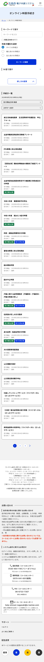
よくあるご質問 (7, 631)
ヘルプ (4, 627)
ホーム (4, 20)
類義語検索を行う (10, 39)
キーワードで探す (10, 29)
